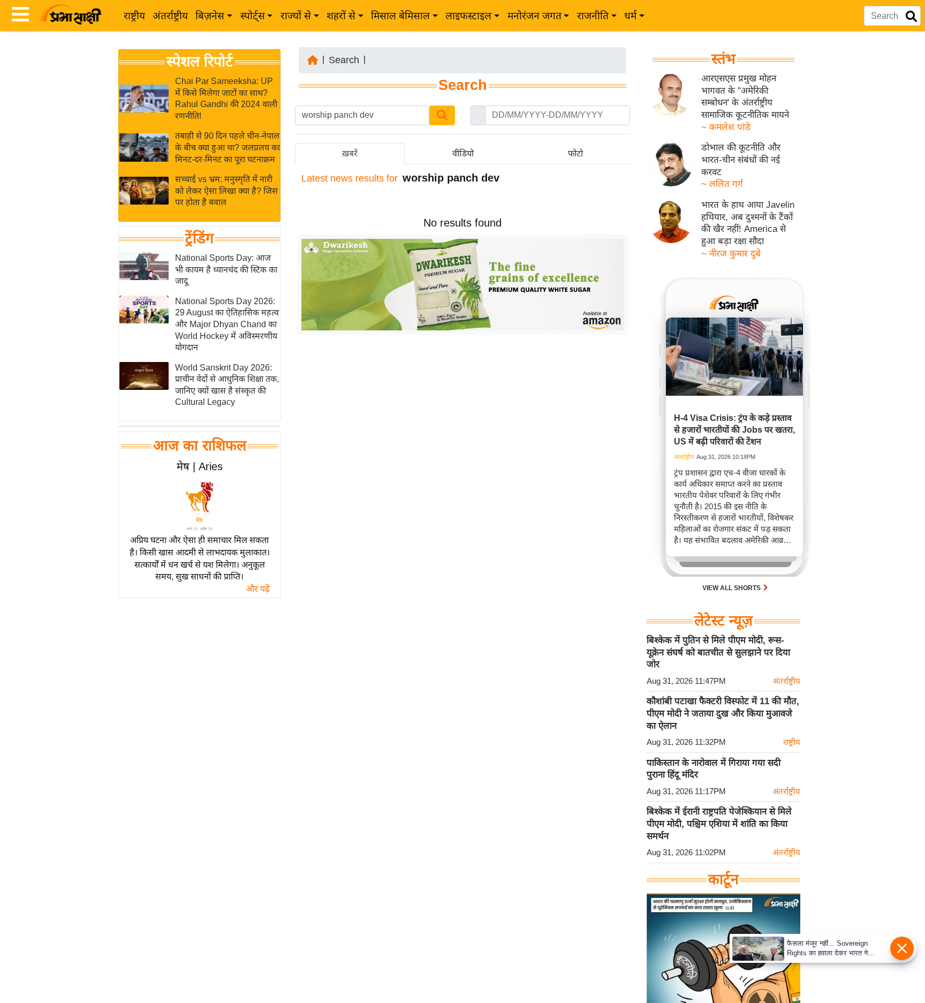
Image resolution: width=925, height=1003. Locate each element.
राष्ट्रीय (134, 15)
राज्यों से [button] (295, 15)
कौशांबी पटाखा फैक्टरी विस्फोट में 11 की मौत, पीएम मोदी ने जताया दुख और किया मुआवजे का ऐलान (723, 713)
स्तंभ (723, 59)
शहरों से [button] (341, 15)
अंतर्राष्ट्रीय (170, 15)
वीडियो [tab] (463, 153)
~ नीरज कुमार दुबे (731, 253)
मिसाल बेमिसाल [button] (400, 15)
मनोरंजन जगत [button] (534, 15)
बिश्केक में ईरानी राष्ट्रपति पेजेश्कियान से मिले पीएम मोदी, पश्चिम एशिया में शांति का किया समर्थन (719, 823)
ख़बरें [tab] (350, 153)
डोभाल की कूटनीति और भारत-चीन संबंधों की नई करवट (740, 159)
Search (344, 60)
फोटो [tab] (575, 153)
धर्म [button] (630, 15)
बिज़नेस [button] (209, 15)
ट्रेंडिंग (199, 238)
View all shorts (732, 588)
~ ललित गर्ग (722, 184)
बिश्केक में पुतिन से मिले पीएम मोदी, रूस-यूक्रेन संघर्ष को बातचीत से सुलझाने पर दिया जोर (718, 652)
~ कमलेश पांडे (725, 127)
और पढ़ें (258, 588)
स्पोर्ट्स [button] (252, 15)
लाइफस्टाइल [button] (468, 15)
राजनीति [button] (593, 15)
